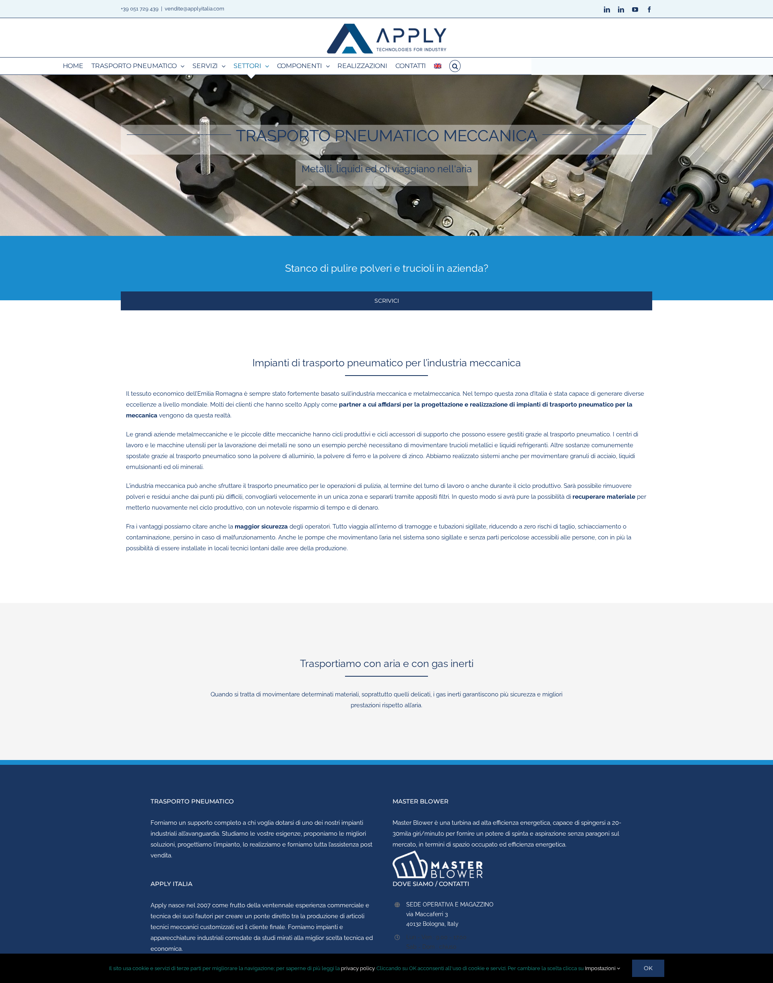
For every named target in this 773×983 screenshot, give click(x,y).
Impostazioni (601, 968)
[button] (455, 66)
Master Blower (413, 822)
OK (648, 968)
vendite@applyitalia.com (194, 9)
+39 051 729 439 (140, 9)
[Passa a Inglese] (437, 66)
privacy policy (357, 968)
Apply (159, 905)
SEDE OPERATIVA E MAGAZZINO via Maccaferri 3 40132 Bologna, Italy (450, 914)
